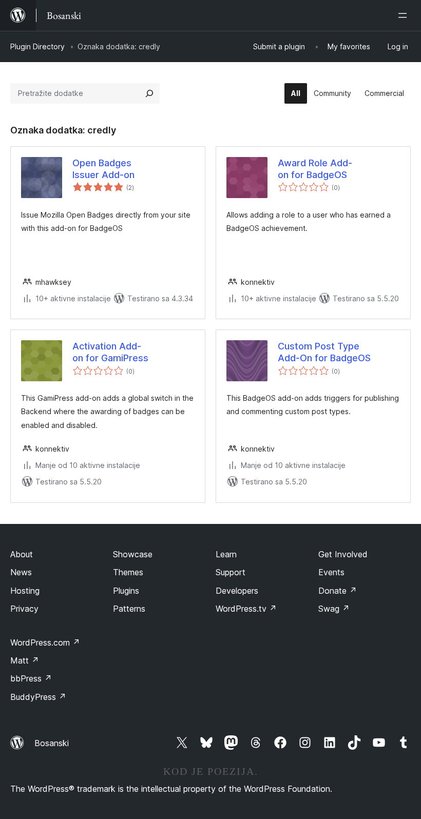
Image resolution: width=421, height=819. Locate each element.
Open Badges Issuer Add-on (103, 169)
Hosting (25, 591)
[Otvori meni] (404, 15)
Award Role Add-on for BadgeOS (315, 169)
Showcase (132, 554)
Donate (337, 591)
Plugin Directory (37, 46)
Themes (128, 572)
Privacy (24, 608)
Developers (237, 591)
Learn (226, 554)
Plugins (126, 591)
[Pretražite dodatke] (149, 93)
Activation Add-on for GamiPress (110, 352)
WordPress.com (45, 642)
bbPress (31, 678)
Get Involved (343, 554)
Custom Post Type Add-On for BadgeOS (324, 352)
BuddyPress (38, 697)
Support (230, 572)
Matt (24, 660)
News (21, 572)
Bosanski (51, 743)
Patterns (129, 608)
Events (331, 572)
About (21, 554)
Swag (334, 608)
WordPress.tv (246, 608)
